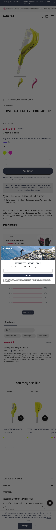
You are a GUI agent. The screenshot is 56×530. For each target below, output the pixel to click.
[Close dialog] (53, 248)
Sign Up (27, 275)
